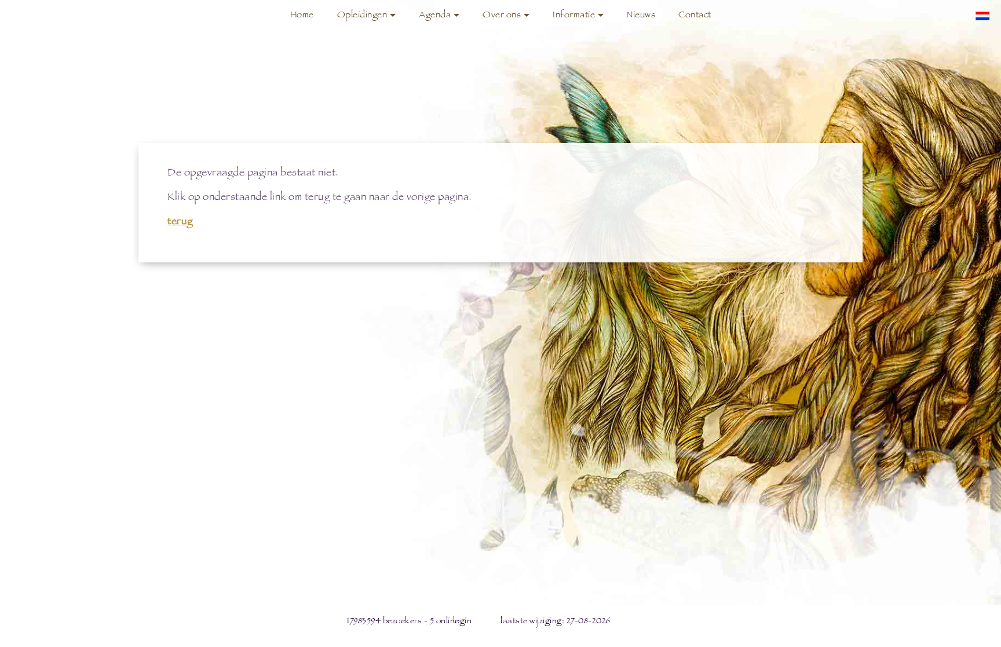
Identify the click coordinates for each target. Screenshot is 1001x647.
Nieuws (641, 16)
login (462, 622)
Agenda (435, 16)
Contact (694, 16)
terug (180, 222)
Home (302, 16)
